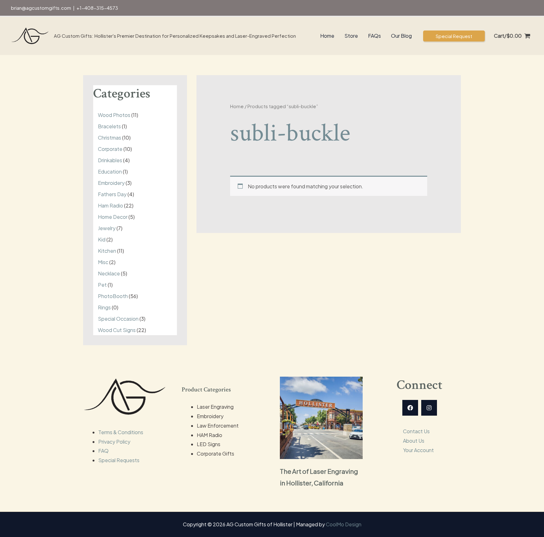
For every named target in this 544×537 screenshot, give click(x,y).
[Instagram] (429, 408)
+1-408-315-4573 (97, 8)
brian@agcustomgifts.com (41, 8)
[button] (454, 36)
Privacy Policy (114, 441)
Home (237, 106)
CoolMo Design (343, 524)
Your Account (418, 450)
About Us (413, 440)
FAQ (103, 450)
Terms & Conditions (120, 432)
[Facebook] (410, 408)
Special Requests (118, 460)
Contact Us (416, 431)
